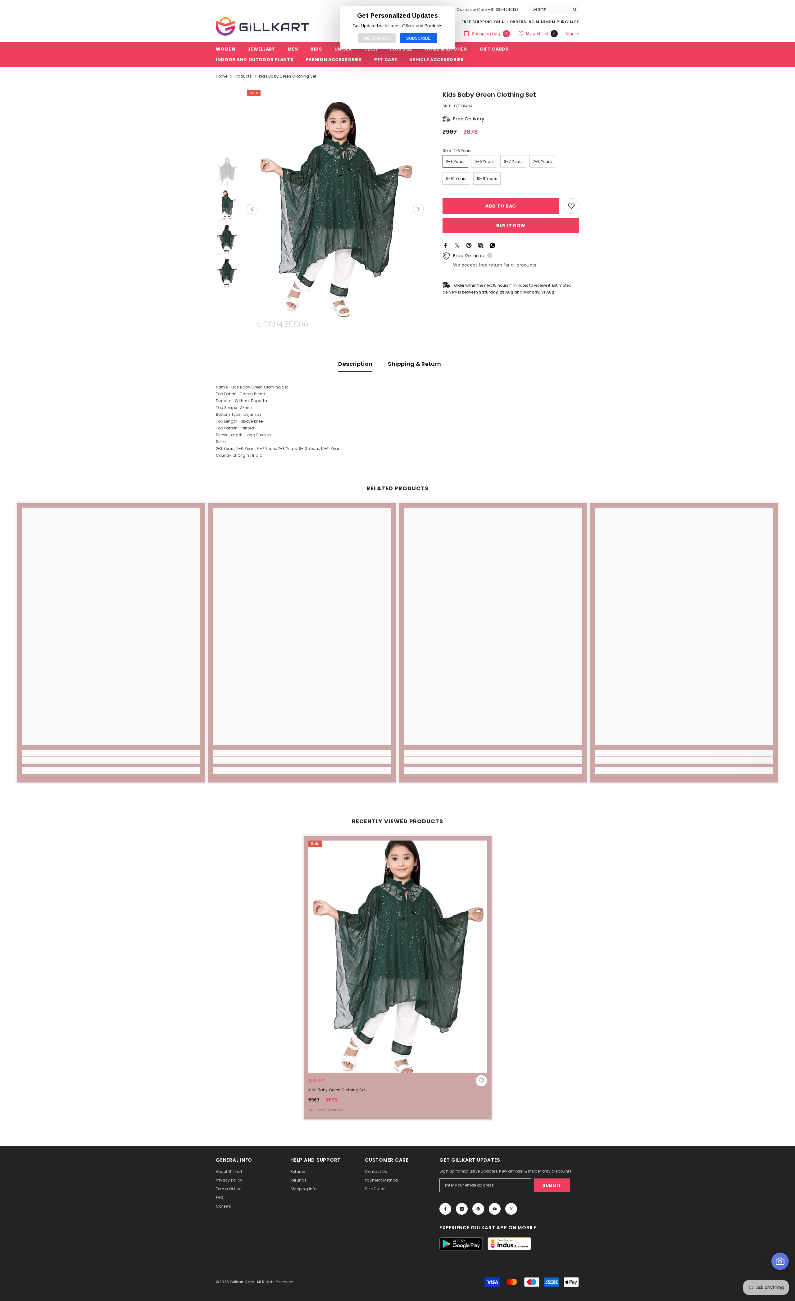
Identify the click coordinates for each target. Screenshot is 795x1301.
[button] (252, 209)
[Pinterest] (469, 245)
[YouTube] (495, 1209)
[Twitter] (457, 245)
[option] (335, 209)
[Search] (554, 9)
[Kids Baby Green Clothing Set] (397, 957)
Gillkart (316, 1080)
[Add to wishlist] (571, 206)
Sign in (572, 33)
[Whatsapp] (492, 245)
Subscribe (418, 38)
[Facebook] (445, 245)
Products (243, 76)
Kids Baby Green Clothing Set (337, 1089)
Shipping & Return (414, 364)
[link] (111, 760)
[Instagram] (462, 1209)
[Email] (481, 245)
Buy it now (510, 225)
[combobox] (549, 9)
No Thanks (376, 38)
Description (355, 364)
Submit (552, 1185)
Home (221, 76)
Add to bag (499, 206)
